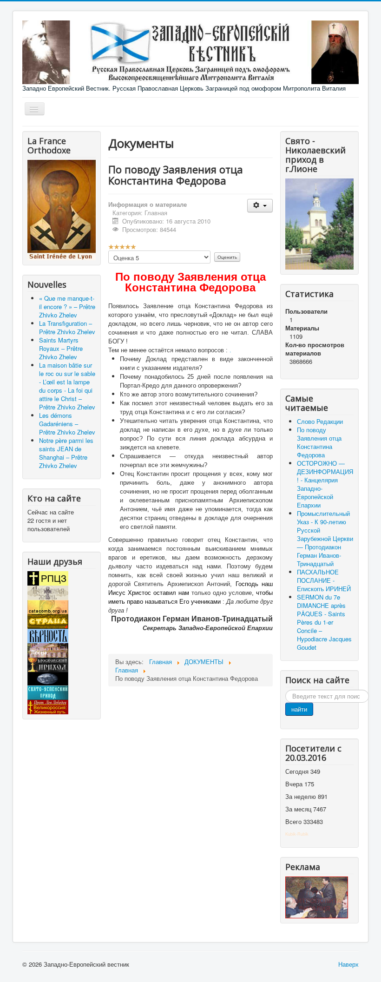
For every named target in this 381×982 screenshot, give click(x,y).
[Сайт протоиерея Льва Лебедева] (47, 706)
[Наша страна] (47, 620)
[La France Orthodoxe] (61, 208)
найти (299, 709)
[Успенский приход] (47, 691)
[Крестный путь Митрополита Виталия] (316, 896)
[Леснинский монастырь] (47, 649)
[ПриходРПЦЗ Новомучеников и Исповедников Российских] (47, 663)
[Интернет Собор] (47, 677)
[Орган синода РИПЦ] (47, 591)
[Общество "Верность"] (47, 635)
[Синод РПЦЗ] (47, 577)
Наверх (348, 964)
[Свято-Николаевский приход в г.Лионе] (319, 222)
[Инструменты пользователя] (260, 205)
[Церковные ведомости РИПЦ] (47, 606)
